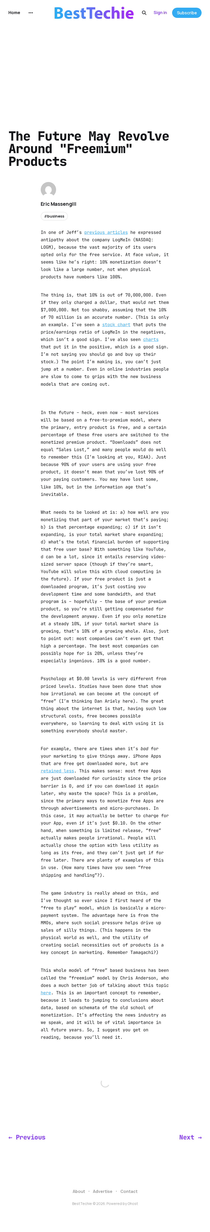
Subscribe (187, 13)
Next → (190, 1137)
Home (14, 12)
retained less (57, 771)
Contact (129, 1191)
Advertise (102, 1191)
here (46, 993)
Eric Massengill (58, 204)
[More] (31, 13)
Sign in (160, 12)
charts (151, 339)
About (79, 1191)
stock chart (116, 324)
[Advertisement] (105, 64)
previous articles (106, 232)
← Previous (27, 1137)
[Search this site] (144, 13)
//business (54, 216)
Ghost (133, 1203)
